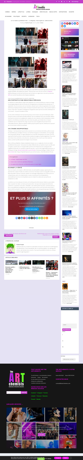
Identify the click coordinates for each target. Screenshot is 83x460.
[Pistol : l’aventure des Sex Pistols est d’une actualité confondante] (52, 265)
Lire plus (41, 434)
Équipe (39, 377)
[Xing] (29, 218)
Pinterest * (40, 396)
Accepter (58, 458)
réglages (49, 458)
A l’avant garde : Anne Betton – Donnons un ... (23, 1)
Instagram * (40, 392)
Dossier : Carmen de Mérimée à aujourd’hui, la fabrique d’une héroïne (69, 94)
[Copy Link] (44, 218)
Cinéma (7, 12)
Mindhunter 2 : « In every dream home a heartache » (37, 269)
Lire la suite (64, 82)
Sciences (31, 16)
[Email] (42, 218)
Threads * (34, 399)
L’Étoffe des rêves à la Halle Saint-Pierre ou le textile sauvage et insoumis (69, 194)
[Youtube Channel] (77, 23)
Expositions (63, 12)
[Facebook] (16, 218)
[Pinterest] (24, 218)
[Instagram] (65, 23)
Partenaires (33, 377)
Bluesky (38, 399)
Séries (14, 12)
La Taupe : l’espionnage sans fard (19, 159)
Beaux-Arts (53, 12)
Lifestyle (21, 12)
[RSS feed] (62, 26)
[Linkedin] (22, 218)
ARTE (9, 95)
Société (71, 12)
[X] (19, 218)
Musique (35, 12)
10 (46, 445)
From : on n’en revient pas (68, 119)
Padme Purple (28, 22)
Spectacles (43, 12)
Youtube (46, 392)
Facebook (33, 392)
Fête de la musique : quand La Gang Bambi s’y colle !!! (69, 241)
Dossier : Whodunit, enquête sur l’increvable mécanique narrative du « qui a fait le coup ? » (69, 70)
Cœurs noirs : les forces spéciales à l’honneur (22, 162)
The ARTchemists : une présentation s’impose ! (41, 375)
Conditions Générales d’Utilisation (38, 383)
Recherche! (66, 329)
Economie (8, 16)
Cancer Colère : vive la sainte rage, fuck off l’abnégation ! (69, 143)
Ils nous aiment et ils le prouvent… (38, 379)
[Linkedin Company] (75, 23)
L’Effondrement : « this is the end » (25, 267)
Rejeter (65, 458)
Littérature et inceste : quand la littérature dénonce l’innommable (69, 263)
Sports (24, 16)
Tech (37, 16)
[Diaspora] (34, 218)
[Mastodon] (27, 218)
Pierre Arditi (11, 152)
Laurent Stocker (32, 150)
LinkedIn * (34, 396)
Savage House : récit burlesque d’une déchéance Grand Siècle (69, 167)
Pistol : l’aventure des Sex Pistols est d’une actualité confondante (52, 274)
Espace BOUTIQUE (60, 375)
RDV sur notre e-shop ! (32, 209)
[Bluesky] (37, 218)
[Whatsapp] (39, 218)
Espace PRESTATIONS (69, 375)
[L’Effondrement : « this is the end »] (25, 262)
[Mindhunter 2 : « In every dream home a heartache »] (38, 262)
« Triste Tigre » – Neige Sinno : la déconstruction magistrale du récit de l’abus (69, 291)
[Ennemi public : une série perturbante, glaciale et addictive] (11, 262)
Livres (28, 12)
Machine (50, 91)
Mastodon (45, 396)
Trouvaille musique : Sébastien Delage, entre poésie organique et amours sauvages (69, 217)
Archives (63, 356)
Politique (16, 16)
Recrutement (45, 377)
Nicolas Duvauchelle (23, 150)
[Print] (47, 218)
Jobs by (63, 339)
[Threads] (32, 218)
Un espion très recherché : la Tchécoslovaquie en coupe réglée (26, 164)
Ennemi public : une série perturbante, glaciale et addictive (10, 269)
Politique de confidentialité (37, 381)
